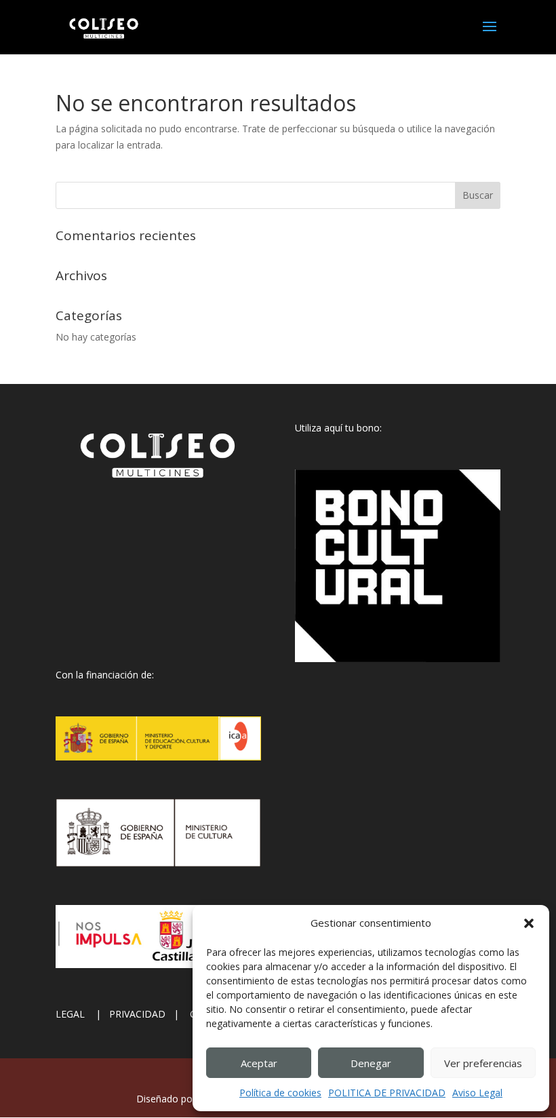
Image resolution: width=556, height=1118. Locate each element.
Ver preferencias (483, 1063)
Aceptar (259, 1063)
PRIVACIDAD (141, 1013)
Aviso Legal (477, 1092)
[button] (529, 923)
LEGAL (74, 1013)
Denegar (371, 1063)
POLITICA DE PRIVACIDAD (386, 1092)
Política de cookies (280, 1092)
